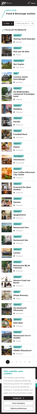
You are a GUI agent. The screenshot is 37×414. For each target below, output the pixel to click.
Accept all (17, 398)
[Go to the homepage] (7, 3)
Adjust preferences (18, 408)
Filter (8, 23)
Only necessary (18, 403)
